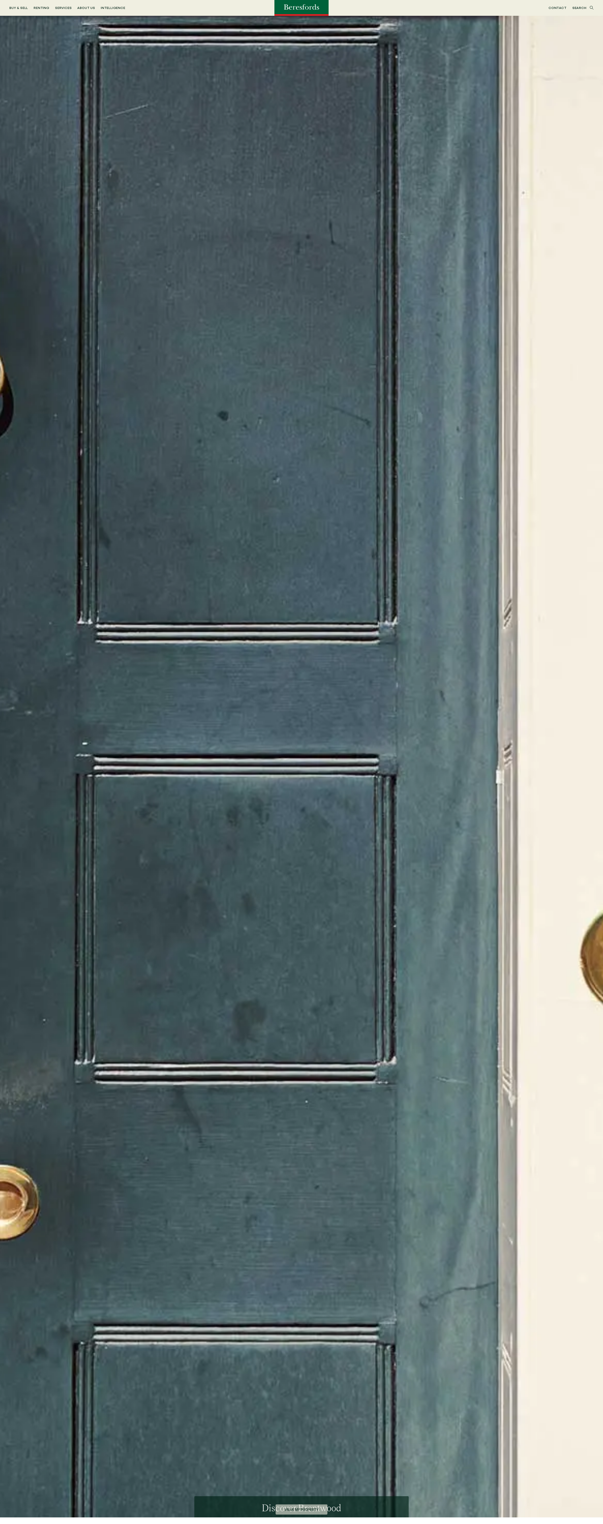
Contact (558, 8)
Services (63, 8)
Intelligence (113, 8)
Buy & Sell (18, 8)
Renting (41, 8)
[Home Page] (301, 7)
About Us (86, 8)
